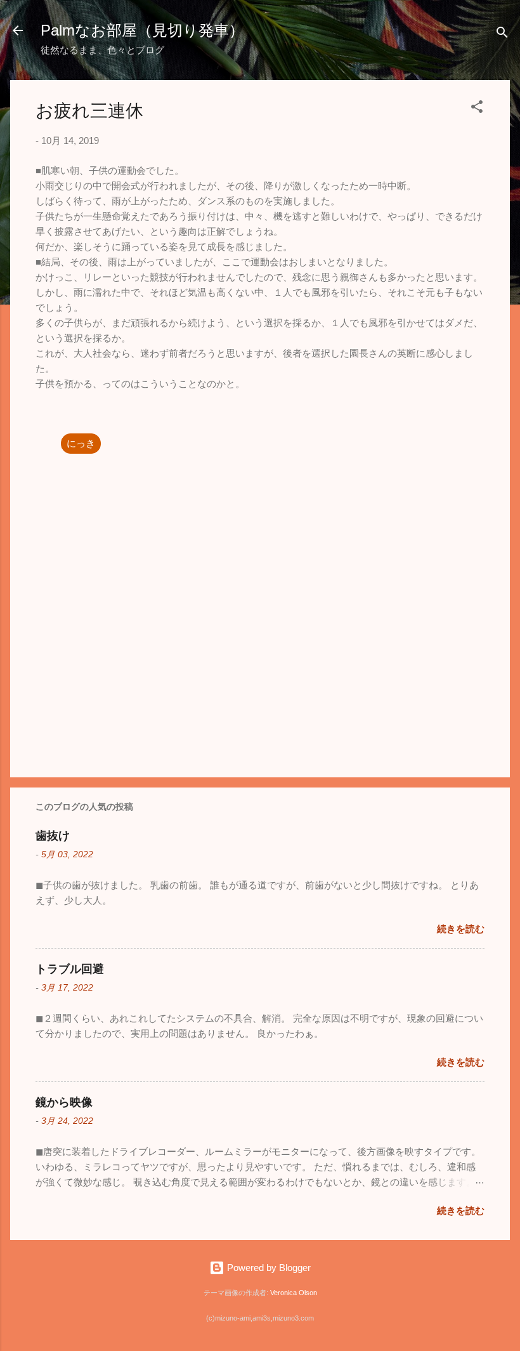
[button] (476, 109)
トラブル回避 (70, 969)
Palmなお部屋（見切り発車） (142, 30)
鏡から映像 (64, 1102)
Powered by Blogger (267, 1267)
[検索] (502, 34)
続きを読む (460, 928)
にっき (81, 443)
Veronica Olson (293, 1292)
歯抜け (53, 835)
